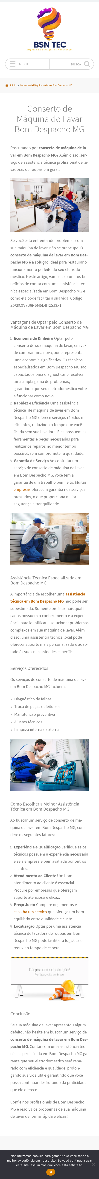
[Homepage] (49, 30)
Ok (51, 1172)
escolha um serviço (30, 911)
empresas (22, 489)
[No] (93, 1164)
